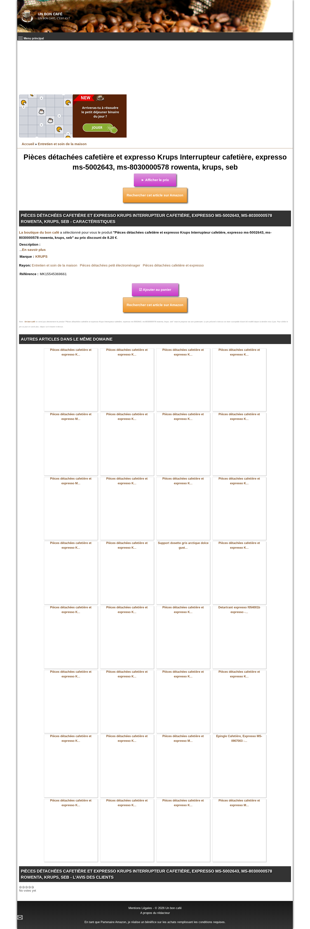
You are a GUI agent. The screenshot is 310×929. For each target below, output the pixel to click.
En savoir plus (34, 250)
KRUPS (41, 256)
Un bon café (50, 14)
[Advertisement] (155, 67)
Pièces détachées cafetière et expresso (173, 265)
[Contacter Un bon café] (155, 917)
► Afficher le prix (155, 180)
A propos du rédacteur (155, 913)
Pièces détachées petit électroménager (110, 265)
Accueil (28, 144)
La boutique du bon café (39, 232)
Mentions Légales (140, 908)
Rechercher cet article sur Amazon (155, 195)
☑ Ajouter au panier (155, 290)
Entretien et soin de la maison (62, 144)
